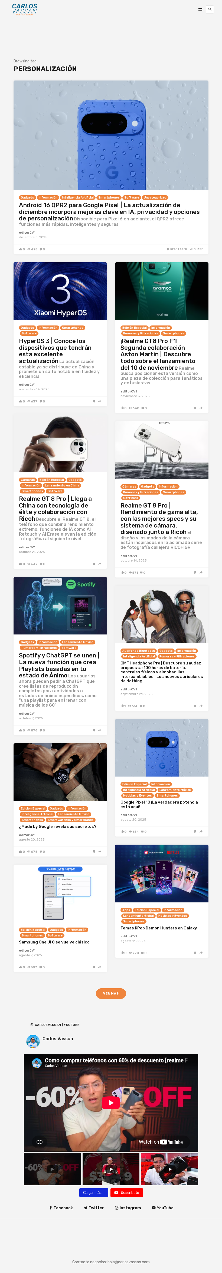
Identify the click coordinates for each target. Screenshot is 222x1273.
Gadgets (27, 197)
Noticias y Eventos (137, 795)
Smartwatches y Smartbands (71, 820)
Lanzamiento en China (62, 485)
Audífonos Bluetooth (138, 651)
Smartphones (109, 197)
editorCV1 (27, 232)
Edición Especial (134, 328)
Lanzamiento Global (138, 916)
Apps (126, 910)
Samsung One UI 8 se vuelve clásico (54, 942)
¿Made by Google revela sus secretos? (57, 826)
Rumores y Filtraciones (140, 333)
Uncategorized (155, 197)
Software (131, 197)
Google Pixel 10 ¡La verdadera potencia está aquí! (159, 804)
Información (48, 197)
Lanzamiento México (77, 642)
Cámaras (28, 480)
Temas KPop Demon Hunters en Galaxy (158, 928)
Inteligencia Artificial (78, 197)
